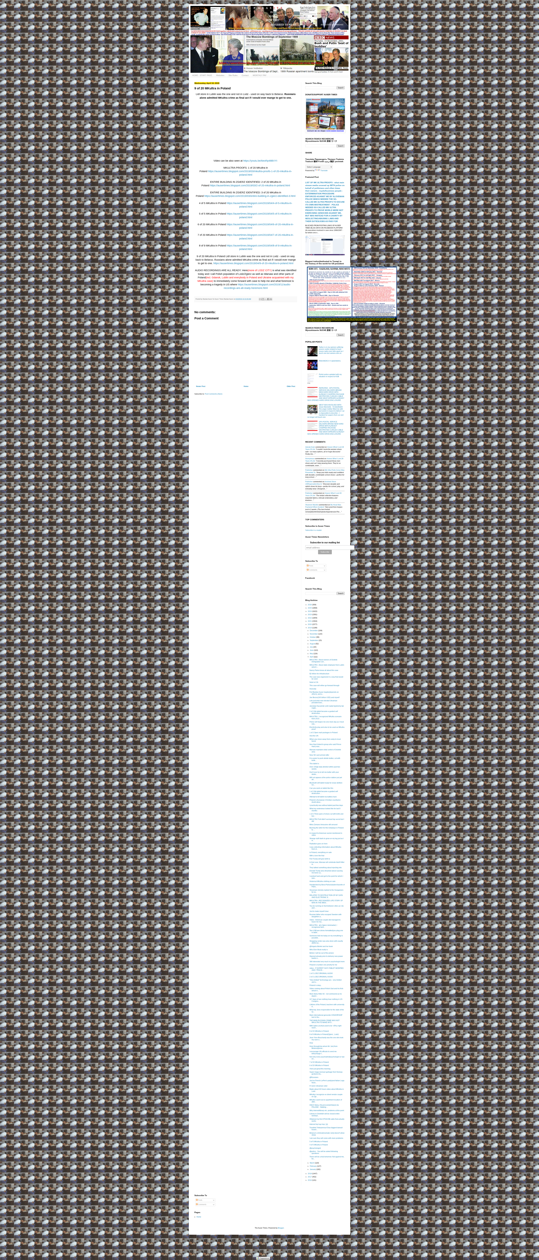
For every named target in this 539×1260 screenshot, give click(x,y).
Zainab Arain (310, 447)
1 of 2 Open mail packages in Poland (324, 733)
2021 (310, 621)
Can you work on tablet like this (321, 788)
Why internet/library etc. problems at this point (327, 1110)
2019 (310, 628)
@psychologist (315, 1148)
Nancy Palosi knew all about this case (324, 670)
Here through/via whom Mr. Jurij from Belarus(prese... (323, 1047)
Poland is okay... (316, 985)
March (312, 1163)
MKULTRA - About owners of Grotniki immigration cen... (323, 661)
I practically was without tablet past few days (326, 805)
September (314, 640)
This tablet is (314, 764)
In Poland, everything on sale (321, 852)
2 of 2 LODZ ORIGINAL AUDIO (321, 977)
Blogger (281, 1228)
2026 (310, 605)
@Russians (314, 1077)
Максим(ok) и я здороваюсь (330, 361)
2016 (310, 1180)
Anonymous (309, 459)
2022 (310, 618)
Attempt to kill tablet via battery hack (323, 797)
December (314, 631)
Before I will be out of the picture (322, 953)
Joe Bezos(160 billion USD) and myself (324, 697)
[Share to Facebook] (268, 299)
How (311, 1043)
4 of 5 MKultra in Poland (319, 1145)
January (313, 1169)
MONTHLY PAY (259, 75)
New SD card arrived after (319, 755)
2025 (310, 608)
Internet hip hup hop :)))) (319, 1124)
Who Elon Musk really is (319, 950)
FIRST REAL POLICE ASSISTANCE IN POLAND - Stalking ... (324, 1106)
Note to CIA (314, 682)
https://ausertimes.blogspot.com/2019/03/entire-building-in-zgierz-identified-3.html (249, 196)
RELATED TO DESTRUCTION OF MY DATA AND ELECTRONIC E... (326, 896)
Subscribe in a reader (313, 530)
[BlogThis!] (262, 299)
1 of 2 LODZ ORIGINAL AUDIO (321, 973)
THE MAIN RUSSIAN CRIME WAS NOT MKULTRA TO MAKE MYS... (325, 1021)
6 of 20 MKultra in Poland (319, 1065)
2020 (310, 624)
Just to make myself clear (319, 911)
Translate (324, 171)
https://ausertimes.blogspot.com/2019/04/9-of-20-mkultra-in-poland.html (253, 263)
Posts (311, 566)
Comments (313, 570)
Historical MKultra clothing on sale (322, 881)
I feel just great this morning (320, 1069)
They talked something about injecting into (326, 868)
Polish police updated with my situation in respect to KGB (330, 375)
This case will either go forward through (324, 685)
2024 (310, 611)
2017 (310, 1177)
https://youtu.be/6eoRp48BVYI (260, 160)
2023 (310, 615)
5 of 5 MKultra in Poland (319, 1142)
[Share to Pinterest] (271, 299)
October (313, 637)
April (312, 657)
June (312, 650)
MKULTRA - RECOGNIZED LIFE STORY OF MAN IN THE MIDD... (326, 902)
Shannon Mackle (311, 505)
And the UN (314, 736)
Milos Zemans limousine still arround (323, 825)
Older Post (291, 386)
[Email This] (260, 299)
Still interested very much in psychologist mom (327, 962)
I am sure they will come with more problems (326, 1138)
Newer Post (200, 386)
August (313, 644)
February (313, 1166)
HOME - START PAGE (202, 75)
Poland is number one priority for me (323, 965)
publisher (309, 470)
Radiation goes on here (318, 844)
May (311, 654)
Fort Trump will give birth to (320, 859)
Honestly (313, 689)
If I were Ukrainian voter (318, 1086)
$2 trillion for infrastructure (319, 674)
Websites (220, 75)
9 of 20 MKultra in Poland (319, 1031)
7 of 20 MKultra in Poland (319, 1062)
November (314, 634)
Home (246, 386)
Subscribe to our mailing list (325, 542)
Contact (245, 75)
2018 (310, 1174)
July (311, 647)
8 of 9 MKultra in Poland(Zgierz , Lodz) (324, 1034)
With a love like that (317, 856)
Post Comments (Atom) (213, 394)
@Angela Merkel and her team (321, 946)
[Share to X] (265, 299)
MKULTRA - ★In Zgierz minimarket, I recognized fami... (323, 926)
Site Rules (233, 75)
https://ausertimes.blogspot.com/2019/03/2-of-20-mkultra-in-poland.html (250, 185)
